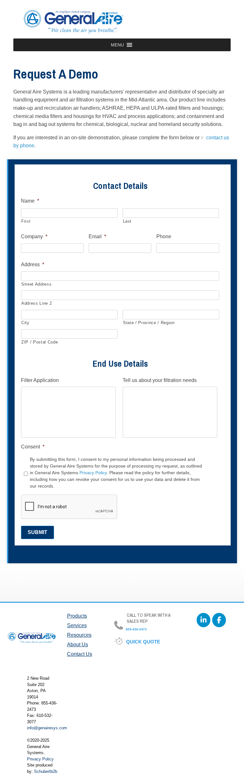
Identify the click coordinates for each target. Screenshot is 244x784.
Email (97, 236)
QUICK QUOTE (143, 641)
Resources (79, 635)
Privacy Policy (93, 472)
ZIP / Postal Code (39, 342)
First (25, 221)
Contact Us (79, 654)
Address (32, 264)
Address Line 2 (36, 303)
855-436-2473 (136, 629)
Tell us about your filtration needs (160, 380)
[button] (117, 44)
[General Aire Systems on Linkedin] (203, 620)
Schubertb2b (45, 771)
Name (30, 201)
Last (127, 221)
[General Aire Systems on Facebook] (219, 620)
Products (77, 616)
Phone (163, 236)
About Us (77, 644)
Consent (32, 446)
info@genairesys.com (47, 727)
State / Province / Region (149, 322)
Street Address (36, 284)
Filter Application (40, 380)
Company (34, 236)
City (25, 322)
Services (77, 625)
